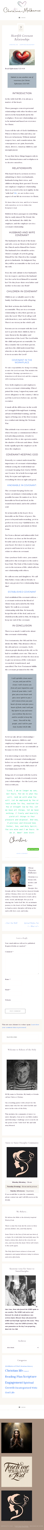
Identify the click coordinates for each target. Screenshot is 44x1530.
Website (8, 1000)
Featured (26, 1371)
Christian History (26, 1366)
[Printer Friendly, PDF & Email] (33, 849)
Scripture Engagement (27, 44)
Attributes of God (12, 1366)
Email (7, 990)
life (15, 193)
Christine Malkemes (22, 6)
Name (7, 979)
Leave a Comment (22, 853)
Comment (9, 952)
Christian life (13, 44)
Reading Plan (14, 1376)
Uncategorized (23, 1387)
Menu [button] (23, 17)
